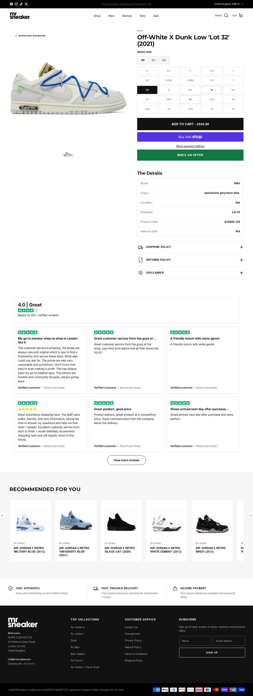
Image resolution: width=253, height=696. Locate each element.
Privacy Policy (133, 640)
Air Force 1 (77, 660)
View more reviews (126, 460)
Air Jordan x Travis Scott (85, 667)
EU (153, 60)
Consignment (132, 633)
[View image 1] (68, 154)
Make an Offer (190, 155)
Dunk (74, 640)
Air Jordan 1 (78, 633)
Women (127, 15)
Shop (97, 15)
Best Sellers (78, 654)
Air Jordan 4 (78, 627)
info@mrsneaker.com (19, 659)
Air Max (75, 647)
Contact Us (131, 627)
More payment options (190, 146)
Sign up (212, 652)
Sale (156, 15)
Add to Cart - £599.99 (190, 124)
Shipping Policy (134, 660)
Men (111, 15)
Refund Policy (133, 647)
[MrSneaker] (20, 15)
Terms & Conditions (136, 654)
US (164, 60)
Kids (142, 15)
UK (143, 60)
